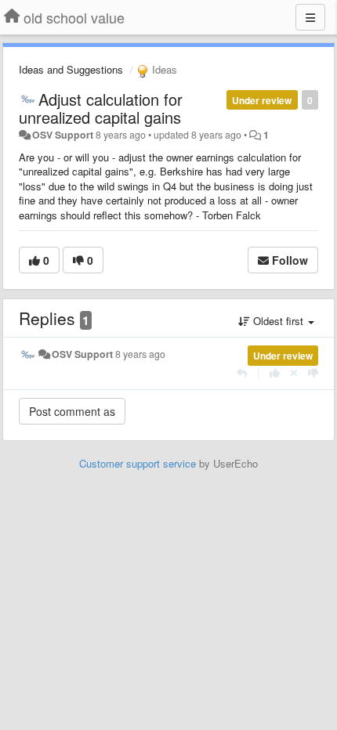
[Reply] (242, 372)
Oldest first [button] (278, 320)
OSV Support (62, 135)
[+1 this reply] (275, 372)
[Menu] (310, 17)
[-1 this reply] (313, 372)
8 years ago (140, 354)
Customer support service (137, 463)
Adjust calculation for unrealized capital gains (101, 108)
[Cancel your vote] (294, 372)
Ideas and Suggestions (71, 69)
